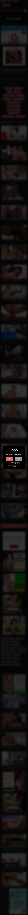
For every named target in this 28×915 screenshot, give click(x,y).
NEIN (18, 458)
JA (10, 458)
